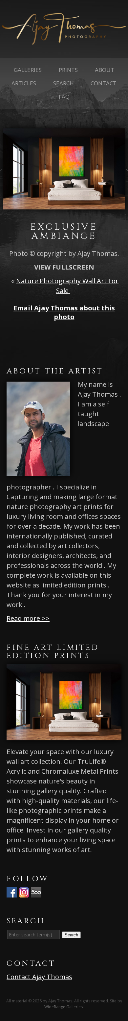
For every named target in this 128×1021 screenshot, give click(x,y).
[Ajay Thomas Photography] (64, 39)
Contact (104, 83)
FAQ (64, 96)
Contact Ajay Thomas (39, 976)
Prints (68, 70)
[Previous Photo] (1, 168)
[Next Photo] (126, 168)
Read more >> (28, 618)
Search (63, 83)
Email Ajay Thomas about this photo (64, 312)
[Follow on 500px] (36, 892)
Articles (23, 83)
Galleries (28, 70)
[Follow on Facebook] (12, 892)
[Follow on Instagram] (24, 892)
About (104, 70)
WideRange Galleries (63, 1007)
